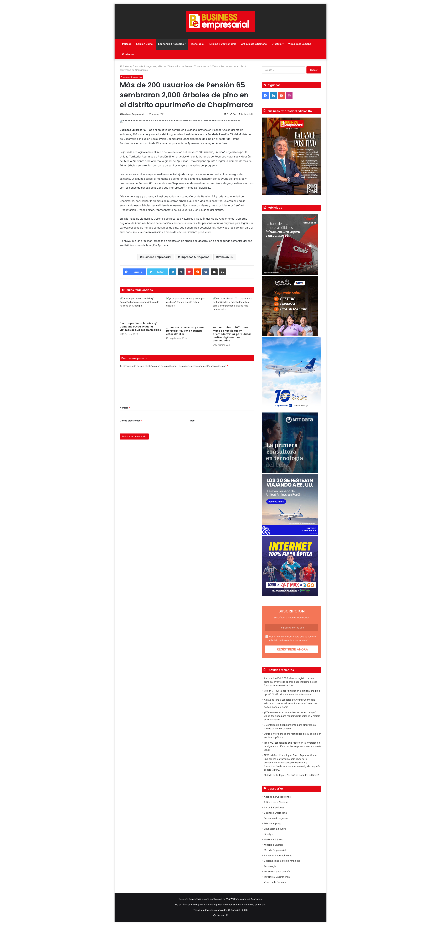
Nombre (125, 407)
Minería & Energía (273, 844)
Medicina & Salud (273, 839)
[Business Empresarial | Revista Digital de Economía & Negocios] (220, 21)
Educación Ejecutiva (275, 828)
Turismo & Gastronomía (222, 43)
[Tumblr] (181, 271)
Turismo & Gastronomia (277, 876)
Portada (126, 43)
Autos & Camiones (274, 807)
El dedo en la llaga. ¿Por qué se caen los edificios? (291, 775)
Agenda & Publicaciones (277, 796)
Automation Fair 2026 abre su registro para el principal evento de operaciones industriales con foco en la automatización (290, 682)
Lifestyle (276, 43)
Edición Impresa (272, 823)
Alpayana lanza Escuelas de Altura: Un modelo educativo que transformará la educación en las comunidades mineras (290, 703)
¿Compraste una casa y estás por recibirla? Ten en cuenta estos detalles (185, 331)
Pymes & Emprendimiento (278, 855)
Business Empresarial (133, 114)
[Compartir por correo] (214, 271)
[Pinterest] (189, 271)
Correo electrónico (131, 420)
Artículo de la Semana (254, 43)
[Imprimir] (222, 271)
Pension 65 (225, 257)
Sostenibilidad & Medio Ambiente (282, 860)
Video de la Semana (299, 43)
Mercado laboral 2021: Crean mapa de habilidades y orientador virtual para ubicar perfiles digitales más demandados (232, 334)
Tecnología (197, 43)
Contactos (128, 54)
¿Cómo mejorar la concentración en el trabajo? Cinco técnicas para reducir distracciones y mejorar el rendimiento (292, 716)
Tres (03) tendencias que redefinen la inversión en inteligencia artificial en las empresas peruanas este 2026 (292, 746)
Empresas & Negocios (194, 257)
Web (192, 420)
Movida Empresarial (275, 850)
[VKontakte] (205, 271)
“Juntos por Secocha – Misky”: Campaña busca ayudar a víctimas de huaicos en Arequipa (140, 327)
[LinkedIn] (172, 271)
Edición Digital (144, 43)
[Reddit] (197, 271)
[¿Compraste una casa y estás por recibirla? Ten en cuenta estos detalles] (187, 310)
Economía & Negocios (171, 43)
